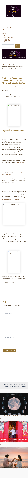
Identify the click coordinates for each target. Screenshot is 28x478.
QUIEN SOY (7, 40)
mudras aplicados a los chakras (10, 199)
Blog (3, 24)
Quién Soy (4, 29)
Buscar (17, 46)
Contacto (4, 26)
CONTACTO (7, 39)
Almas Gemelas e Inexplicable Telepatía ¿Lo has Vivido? (14, 469)
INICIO (4, 33)
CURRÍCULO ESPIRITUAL (10, 37)
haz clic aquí (20, 162)
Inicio (3, 22)
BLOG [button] (3, 35)
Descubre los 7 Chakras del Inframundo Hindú (11, 443)
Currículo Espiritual (7, 27)
